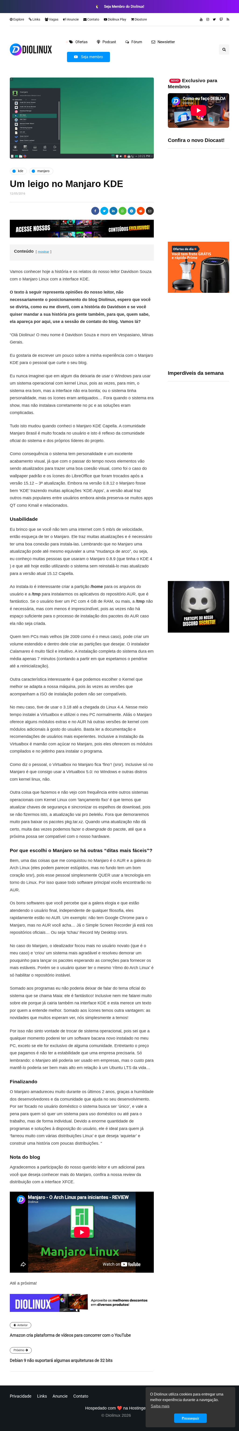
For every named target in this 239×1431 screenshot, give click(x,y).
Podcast (109, 42)
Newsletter (166, 42)
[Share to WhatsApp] (123, 211)
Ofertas (81, 42)
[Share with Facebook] (95, 211)
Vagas (53, 19)
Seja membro (91, 57)
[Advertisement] (198, 331)
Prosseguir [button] (190, 1418)
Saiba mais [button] (160, 1406)
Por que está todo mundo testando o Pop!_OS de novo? (211, 376)
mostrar (43, 251)
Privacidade (21, 1396)
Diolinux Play (116, 19)
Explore (18, 19)
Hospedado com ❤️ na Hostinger (116, 1408)
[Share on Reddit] (141, 211)
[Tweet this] (104, 211)
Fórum (136, 42)
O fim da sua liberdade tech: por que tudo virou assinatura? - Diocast (196, 193)
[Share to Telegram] (132, 211)
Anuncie (72, 19)
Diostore (140, 19)
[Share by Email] (150, 211)
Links (36, 19)
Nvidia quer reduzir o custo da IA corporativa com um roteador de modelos (213, 461)
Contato (93, 19)
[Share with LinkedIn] (113, 211)
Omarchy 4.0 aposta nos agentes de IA (212, 531)
